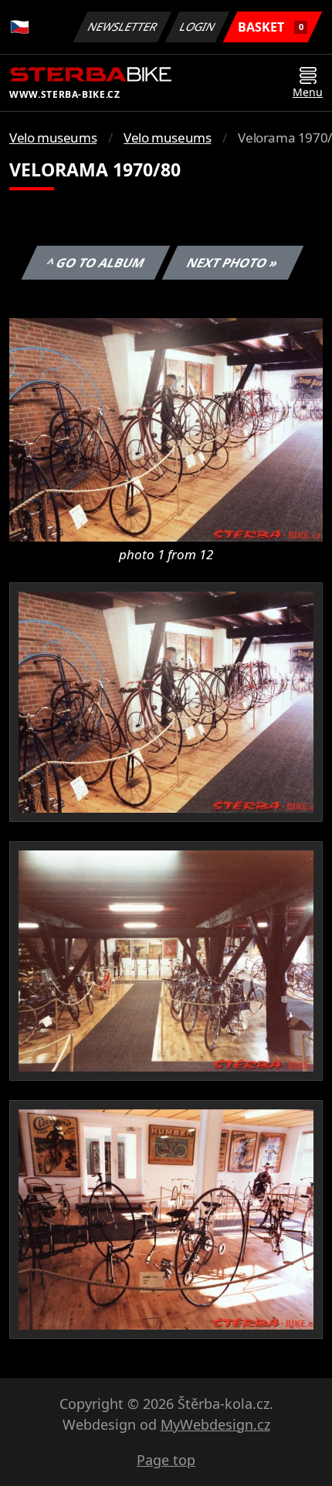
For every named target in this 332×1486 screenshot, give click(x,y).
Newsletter (123, 26)
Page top (166, 1460)
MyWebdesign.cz (215, 1424)
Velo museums (53, 137)
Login (198, 26)
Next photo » (232, 262)
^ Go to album (94, 262)
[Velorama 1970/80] (166, 428)
